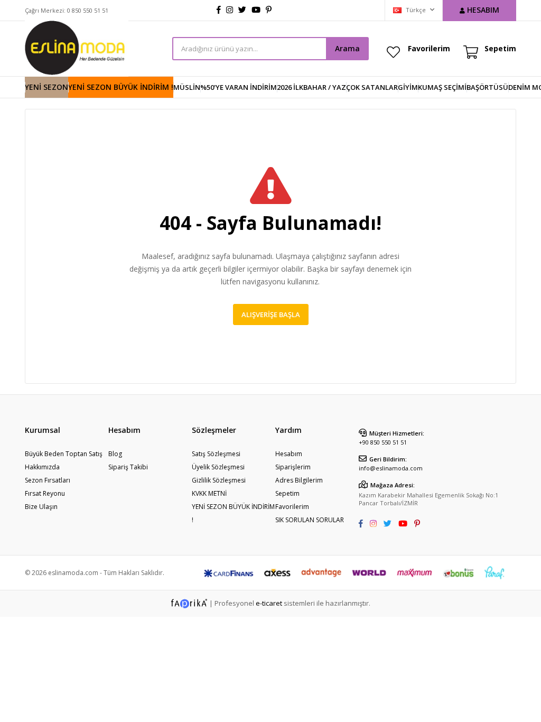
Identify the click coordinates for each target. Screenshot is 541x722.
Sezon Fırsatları (47, 480)
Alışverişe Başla (270, 314)
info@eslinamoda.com (391, 468)
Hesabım (288, 453)
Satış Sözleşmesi (216, 453)
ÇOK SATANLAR (372, 87)
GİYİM (408, 87)
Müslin (186, 87)
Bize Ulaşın (41, 506)
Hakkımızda (42, 466)
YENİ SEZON (46, 87)
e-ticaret (269, 602)
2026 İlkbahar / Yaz (311, 87)
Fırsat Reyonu (45, 493)
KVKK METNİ (209, 493)
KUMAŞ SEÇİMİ (442, 87)
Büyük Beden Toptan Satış (63, 453)
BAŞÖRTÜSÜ (487, 87)
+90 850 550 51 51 (383, 442)
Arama (347, 48)
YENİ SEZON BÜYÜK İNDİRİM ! (120, 87)
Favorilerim (429, 48)
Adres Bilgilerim (299, 480)
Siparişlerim (293, 466)
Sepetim (287, 493)
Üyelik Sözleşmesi (218, 466)
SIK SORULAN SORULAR (309, 519)
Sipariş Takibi (128, 466)
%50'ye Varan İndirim (238, 87)
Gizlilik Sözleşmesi (219, 480)
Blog (115, 453)
